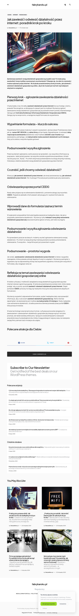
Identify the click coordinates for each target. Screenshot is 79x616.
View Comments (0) (39, 354)
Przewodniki (23, 14)
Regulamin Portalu (23, 593)
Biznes (9, 14)
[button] (8, 4)
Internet (15, 14)
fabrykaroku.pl (39, 4)
